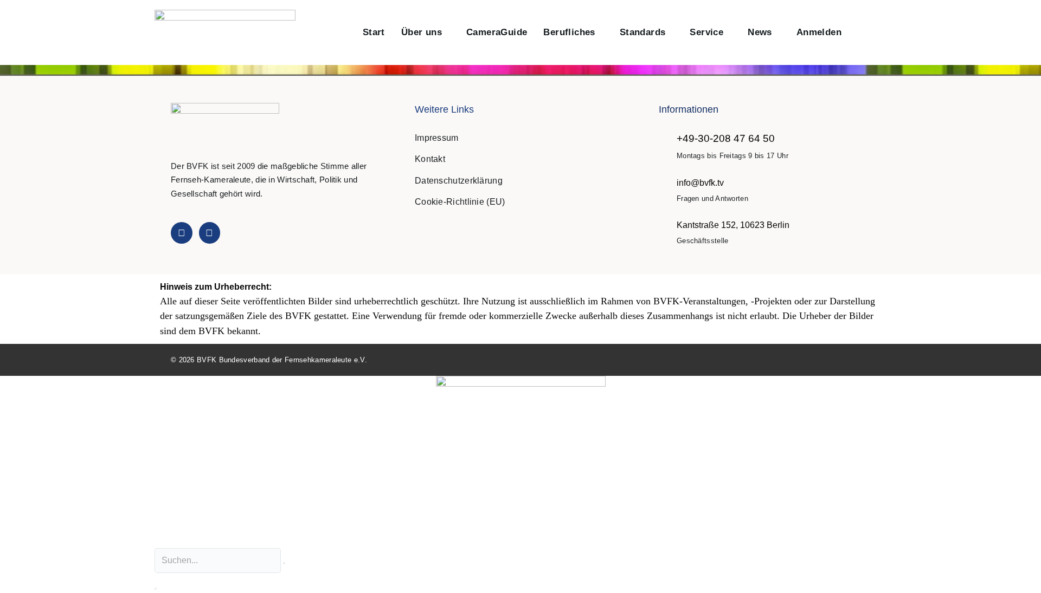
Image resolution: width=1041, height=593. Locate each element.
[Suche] (156, 589)
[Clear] (284, 563)
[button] (861, 33)
